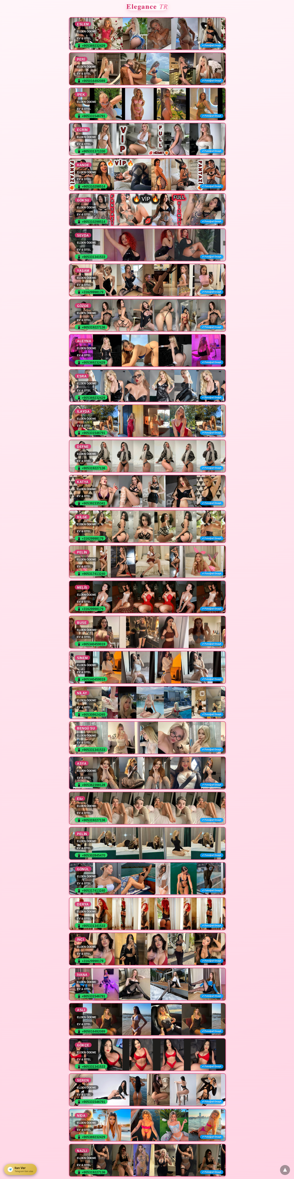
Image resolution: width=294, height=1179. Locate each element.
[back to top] (285, 1170)
